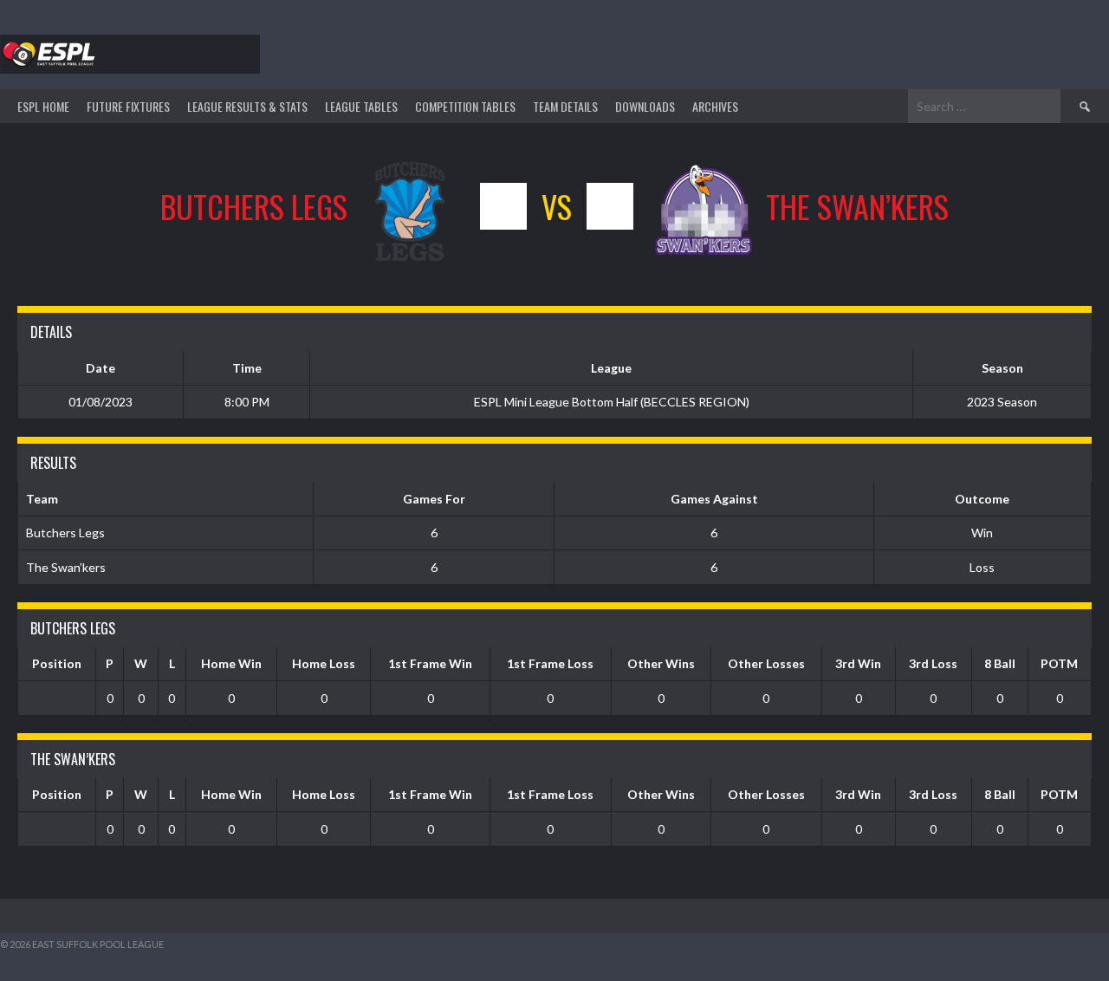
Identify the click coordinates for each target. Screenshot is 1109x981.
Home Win (231, 663)
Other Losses (766, 663)
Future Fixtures (128, 106)
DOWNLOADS (645, 106)
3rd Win (858, 663)
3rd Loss (933, 663)
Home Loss (323, 663)
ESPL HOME (43, 106)
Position (56, 663)
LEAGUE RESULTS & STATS (247, 106)
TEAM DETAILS (565, 106)
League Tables (361, 106)
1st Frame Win (430, 663)
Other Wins (661, 663)
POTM (1059, 663)
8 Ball (999, 663)
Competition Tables (465, 106)
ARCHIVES (715, 106)
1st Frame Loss (550, 663)
